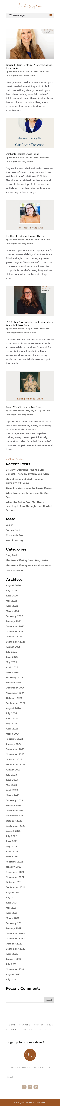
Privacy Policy (21, 1067)
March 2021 (12, 918)
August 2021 (13, 892)
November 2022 (15, 815)
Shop (39, 1029)
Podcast (12, 1029)
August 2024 (13, 708)
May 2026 (11, 601)
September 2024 (15, 703)
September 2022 (15, 826)
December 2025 (15, 626)
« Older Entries (15, 459)
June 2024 (12, 718)
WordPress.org (14, 540)
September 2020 (15, 949)
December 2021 (15, 872)
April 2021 (11, 913)
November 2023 (15, 754)
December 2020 (15, 933)
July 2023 (11, 775)
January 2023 (13, 805)
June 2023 (12, 780)
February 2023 (14, 800)
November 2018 (15, 969)
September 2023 (15, 764)
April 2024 (12, 729)
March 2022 (12, 856)
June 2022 (12, 841)
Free (50, 1025)
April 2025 (12, 667)
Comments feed (15, 535)
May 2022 (11, 846)
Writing (39, 1025)
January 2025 (13, 682)
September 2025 (15, 642)
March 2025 (12, 672)
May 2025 (11, 662)
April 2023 (12, 790)
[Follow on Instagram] (30, 1087)
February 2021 (14, 923)
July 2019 (11, 964)
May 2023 (11, 785)
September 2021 (15, 887)
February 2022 (14, 862)
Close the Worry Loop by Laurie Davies (29, 488)
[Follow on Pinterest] (35, 1087)
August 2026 (13, 585)
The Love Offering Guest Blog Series (27, 560)
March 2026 (13, 611)
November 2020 (15, 938)
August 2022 (13, 831)
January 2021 (13, 928)
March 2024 (13, 734)
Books (49, 1029)
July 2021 (11, 897)
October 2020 (14, 944)
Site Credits (42, 1067)
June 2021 (11, 903)
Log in (9, 525)
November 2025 (15, 631)
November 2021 (15, 877)
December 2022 (15, 810)
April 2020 (12, 954)
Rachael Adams (16, 71)
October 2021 (14, 882)
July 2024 (11, 713)
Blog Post (11, 555)
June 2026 (12, 595)
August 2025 (13, 647)
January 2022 (13, 867)
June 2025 (12, 657)
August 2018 (13, 974)
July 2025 (11, 652)
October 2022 (14, 821)
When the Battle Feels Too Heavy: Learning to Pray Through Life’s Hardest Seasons (29, 506)
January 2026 (13, 621)
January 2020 (14, 959)
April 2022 (12, 851)
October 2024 (14, 698)
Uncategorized (14, 570)
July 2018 (11, 979)
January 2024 (13, 744)
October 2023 (14, 759)
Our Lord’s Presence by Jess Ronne (22, 154)
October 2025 (14, 636)
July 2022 (11, 836)
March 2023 (12, 795)
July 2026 (11, 590)
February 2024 (14, 739)
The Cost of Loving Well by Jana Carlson (25, 236)
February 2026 (14, 616)
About (11, 1025)
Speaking (25, 1025)
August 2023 (13, 769)
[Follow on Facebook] (24, 1087)
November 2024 (15, 693)
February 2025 (14, 677)
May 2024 (11, 723)
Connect (26, 1029)
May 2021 (11, 908)
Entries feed (13, 530)
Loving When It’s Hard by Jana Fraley (24, 407)
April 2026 (12, 606)
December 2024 (15, 688)
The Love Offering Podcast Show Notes (28, 565)
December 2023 (15, 749)
